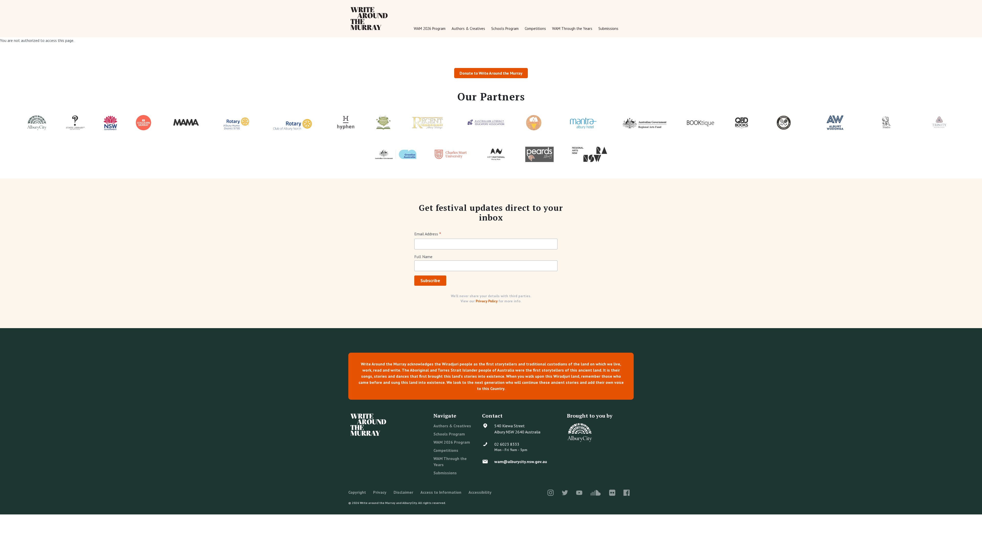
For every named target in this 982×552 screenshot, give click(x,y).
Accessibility (480, 492)
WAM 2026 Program (429, 28)
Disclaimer (403, 492)
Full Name (423, 256)
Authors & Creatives (468, 28)
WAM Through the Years (572, 28)
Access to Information (440, 492)
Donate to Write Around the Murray (491, 73)
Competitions (535, 28)
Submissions (608, 28)
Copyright (357, 492)
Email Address (427, 234)
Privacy (379, 492)
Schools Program (505, 28)
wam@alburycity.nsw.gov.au (520, 461)
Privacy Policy (486, 301)
